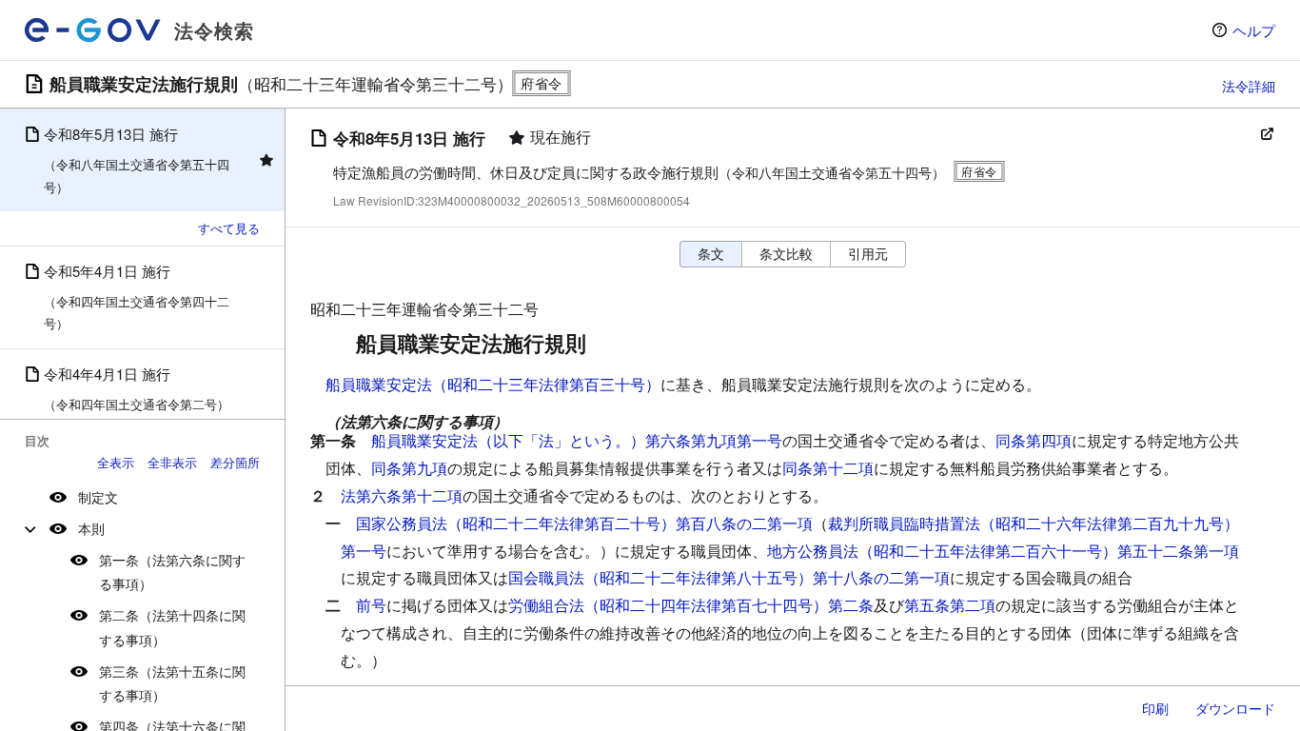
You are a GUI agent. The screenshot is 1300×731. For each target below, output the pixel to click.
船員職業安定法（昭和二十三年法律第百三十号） (492, 384)
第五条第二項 (949, 605)
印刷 (1155, 708)
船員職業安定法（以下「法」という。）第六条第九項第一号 (576, 440)
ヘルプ (1253, 30)
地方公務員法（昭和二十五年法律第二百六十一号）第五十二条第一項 (1003, 551)
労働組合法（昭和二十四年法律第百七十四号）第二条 (691, 605)
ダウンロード (1235, 708)
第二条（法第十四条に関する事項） (172, 626)
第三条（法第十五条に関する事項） (172, 683)
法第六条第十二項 (402, 495)
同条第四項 (1033, 440)
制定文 (98, 496)
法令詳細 (1248, 85)
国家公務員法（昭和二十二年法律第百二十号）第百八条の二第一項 (584, 523)
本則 (91, 528)
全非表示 (172, 462)
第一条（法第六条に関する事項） (172, 571)
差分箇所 (235, 462)
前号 (371, 605)
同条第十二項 (828, 468)
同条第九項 (409, 468)
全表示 (115, 462)
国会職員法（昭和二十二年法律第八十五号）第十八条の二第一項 (729, 577)
